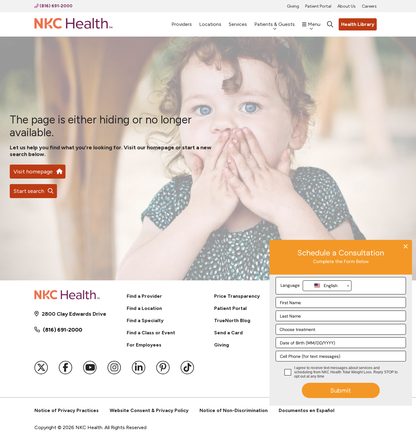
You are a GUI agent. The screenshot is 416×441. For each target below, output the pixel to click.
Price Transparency (237, 296)
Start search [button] (28, 191)
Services (238, 24)
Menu (314, 24)
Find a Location (144, 308)
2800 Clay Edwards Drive (74, 314)
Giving (293, 6)
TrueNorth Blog (232, 320)
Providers (181, 24)
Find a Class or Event (151, 333)
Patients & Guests (274, 24)
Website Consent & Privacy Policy (149, 410)
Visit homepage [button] (33, 171)
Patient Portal (318, 6)
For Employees (144, 345)
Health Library (357, 24)
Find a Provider (144, 296)
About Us (346, 6)
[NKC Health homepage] (73, 24)
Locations (210, 24)
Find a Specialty (145, 320)
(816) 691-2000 (55, 6)
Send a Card (228, 333)
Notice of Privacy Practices (66, 410)
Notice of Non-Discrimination (233, 410)
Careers (369, 6)
